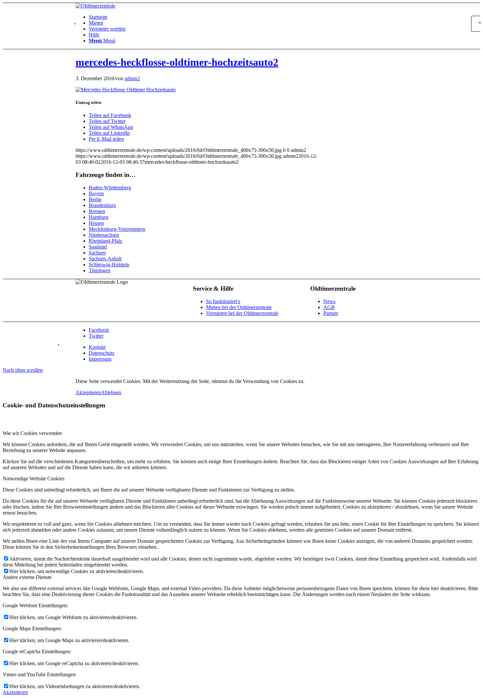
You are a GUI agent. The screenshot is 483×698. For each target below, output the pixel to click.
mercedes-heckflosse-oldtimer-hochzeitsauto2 (177, 62)
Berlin (95, 199)
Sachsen (97, 252)
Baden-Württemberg (110, 187)
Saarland (98, 247)
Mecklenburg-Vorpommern (117, 229)
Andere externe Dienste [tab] (27, 577)
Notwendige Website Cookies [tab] (33, 478)
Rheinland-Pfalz (105, 241)
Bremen (97, 211)
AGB (329, 307)
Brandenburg (102, 205)
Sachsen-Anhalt (105, 258)
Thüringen (99, 270)
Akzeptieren (88, 392)
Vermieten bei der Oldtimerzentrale (242, 313)
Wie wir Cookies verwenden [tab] (32, 433)
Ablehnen (111, 392)
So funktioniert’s (223, 301)
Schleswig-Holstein (109, 264)
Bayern (96, 193)
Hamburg (98, 217)
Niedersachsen (104, 235)
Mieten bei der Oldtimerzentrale (239, 307)
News (329, 301)
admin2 (132, 78)
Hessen (96, 223)
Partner (330, 313)
